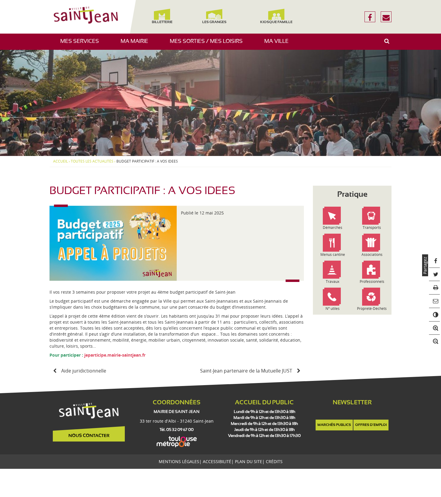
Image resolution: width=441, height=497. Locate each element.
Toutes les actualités (92, 161)
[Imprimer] (434, 288)
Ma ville (278, 44)
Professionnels (372, 281)
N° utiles (333, 308)
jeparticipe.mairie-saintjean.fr (115, 355)
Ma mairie (137, 44)
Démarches (332, 227)
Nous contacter (89, 436)
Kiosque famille (276, 22)
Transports (372, 227)
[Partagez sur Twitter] (434, 274)
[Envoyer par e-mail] (434, 301)
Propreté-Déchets (372, 308)
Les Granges (214, 22)
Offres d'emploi (371, 425)
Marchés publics (334, 425)
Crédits (274, 461)
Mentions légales (179, 461)
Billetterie (162, 22)
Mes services (82, 44)
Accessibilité (217, 461)
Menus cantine (332, 254)
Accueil (60, 161)
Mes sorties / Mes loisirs (208, 44)
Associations (372, 254)
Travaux (332, 281)
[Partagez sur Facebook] (434, 261)
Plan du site (248, 461)
